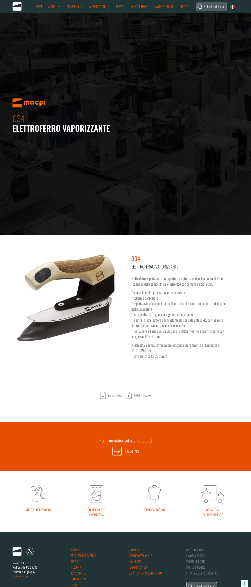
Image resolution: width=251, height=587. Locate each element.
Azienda (75, 549)
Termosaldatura (138, 567)
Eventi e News (139, 6)
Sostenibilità (78, 573)
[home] (17, 6)
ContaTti (185, 6)
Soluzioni (134, 549)
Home (38, 6)
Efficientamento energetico (202, 573)
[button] (54, 6)
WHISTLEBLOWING (195, 561)
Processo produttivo (83, 555)
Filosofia (76, 567)
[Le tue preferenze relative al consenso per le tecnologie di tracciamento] (244, 583)
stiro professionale (140, 555)
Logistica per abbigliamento (145, 573)
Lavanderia (134, 561)
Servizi (120, 6)
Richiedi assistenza (214, 6)
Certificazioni (194, 549)
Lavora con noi (164, 6)
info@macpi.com (20, 576)
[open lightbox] (66, 297)
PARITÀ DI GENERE (195, 567)
